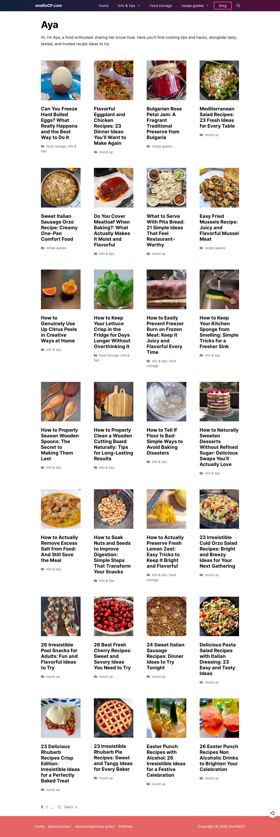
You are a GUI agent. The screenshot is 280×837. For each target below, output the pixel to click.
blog (222, 6)
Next (71, 807)
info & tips (126, 6)
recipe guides (192, 6)
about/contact (59, 826)
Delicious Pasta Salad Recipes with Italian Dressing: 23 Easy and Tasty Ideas (218, 659)
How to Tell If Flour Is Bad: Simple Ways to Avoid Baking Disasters (165, 441)
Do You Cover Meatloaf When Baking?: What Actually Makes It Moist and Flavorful (112, 230)
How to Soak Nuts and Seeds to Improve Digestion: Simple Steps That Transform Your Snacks (112, 554)
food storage (161, 6)
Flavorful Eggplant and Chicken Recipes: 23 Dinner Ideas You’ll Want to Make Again (110, 126)
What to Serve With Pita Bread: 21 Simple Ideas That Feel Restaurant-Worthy (165, 230)
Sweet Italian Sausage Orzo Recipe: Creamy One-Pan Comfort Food (59, 227)
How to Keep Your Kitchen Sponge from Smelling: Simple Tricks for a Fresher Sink (219, 332)
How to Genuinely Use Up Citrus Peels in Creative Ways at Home (59, 329)
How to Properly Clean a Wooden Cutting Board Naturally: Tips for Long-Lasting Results (113, 444)
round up (106, 152)
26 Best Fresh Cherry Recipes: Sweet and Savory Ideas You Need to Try (112, 656)
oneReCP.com (48, 5)
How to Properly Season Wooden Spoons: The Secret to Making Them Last (60, 444)
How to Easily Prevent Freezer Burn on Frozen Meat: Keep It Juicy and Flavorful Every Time (165, 335)
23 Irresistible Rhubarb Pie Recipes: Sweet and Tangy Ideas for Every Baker (113, 757)
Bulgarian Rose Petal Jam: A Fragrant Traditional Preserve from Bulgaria (164, 123)
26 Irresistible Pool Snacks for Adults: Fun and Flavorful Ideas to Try (59, 656)
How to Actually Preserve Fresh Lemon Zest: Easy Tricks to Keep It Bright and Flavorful (165, 551)
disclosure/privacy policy (95, 826)
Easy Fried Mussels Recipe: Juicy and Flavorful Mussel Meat (219, 227)
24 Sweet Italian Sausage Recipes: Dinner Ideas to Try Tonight (166, 656)
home (103, 6)
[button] (238, 5)
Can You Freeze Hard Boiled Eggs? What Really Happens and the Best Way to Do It (59, 123)
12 (59, 807)
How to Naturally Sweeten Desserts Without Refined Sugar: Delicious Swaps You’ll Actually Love (219, 447)
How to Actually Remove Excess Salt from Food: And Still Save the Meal (59, 548)
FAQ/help (125, 826)
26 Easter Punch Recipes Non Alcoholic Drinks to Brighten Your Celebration (219, 758)
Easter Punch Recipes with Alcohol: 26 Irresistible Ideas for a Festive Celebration (166, 761)
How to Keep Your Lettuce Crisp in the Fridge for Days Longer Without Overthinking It (112, 332)
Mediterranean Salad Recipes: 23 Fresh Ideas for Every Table (217, 117)
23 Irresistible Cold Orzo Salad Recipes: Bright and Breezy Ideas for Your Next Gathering (218, 551)
